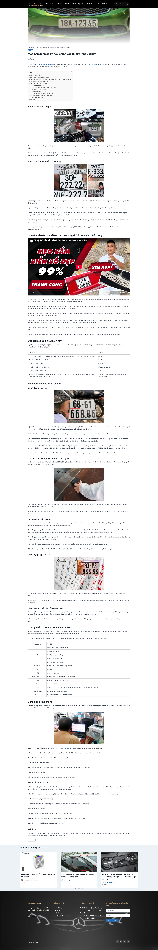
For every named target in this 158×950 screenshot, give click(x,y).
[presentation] (38, 862)
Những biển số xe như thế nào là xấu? (41, 95)
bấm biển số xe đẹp (45, 64)
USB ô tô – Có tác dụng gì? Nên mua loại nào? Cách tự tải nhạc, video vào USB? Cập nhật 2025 (119, 876)
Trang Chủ (49, 4)
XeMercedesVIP (92, 64)
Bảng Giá (58, 4)
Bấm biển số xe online (36, 97)
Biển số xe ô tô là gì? (36, 75)
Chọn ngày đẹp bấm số (39, 91)
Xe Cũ (74, 4)
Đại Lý (97, 4)
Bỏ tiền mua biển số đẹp (39, 89)
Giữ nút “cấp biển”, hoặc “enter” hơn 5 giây (44, 87)
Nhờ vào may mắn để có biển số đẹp (43, 93)
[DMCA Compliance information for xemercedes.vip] (40, 915)
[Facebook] (117, 941)
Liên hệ (57, 910)
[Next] (135, 869)
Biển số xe (32, 840)
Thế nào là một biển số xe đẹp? (39, 77)
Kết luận (32, 99)
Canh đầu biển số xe (38, 85)
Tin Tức (37, 47)
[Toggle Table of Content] (69, 72)
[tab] (75, 888)
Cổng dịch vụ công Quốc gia (60, 748)
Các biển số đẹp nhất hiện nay (39, 81)
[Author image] (22, 880)
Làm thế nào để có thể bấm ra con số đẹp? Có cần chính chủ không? (50, 79)
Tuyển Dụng (59, 915)
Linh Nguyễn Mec (33, 880)
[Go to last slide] (23, 869)
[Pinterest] (128, 941)
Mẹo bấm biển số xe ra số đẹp (39, 83)
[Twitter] (121, 941)
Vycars (31, 58)
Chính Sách (59, 913)
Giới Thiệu (104, 4)
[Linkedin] (124, 941)
